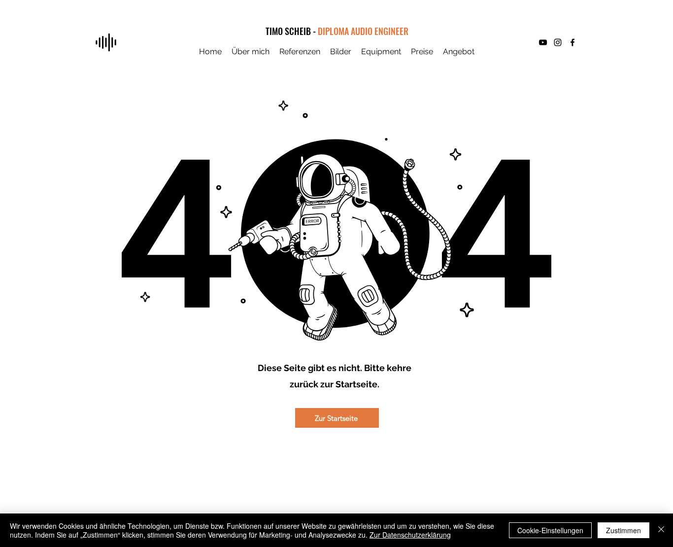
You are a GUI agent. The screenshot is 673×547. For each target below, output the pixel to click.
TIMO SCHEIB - (292, 31)
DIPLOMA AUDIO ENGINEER (363, 31)
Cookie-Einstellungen (550, 530)
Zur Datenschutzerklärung (410, 535)
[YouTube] (543, 42)
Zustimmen (623, 530)
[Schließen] (661, 530)
